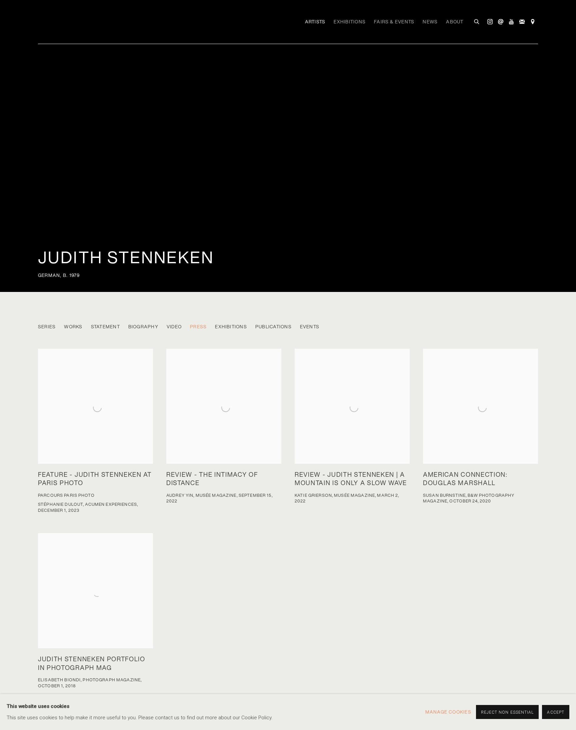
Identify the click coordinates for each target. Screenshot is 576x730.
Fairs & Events (394, 21)
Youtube (511, 22)
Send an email (500, 22)
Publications (273, 327)
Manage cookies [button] (448, 712)
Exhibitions (350, 21)
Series (47, 327)
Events (309, 327)
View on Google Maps (532, 22)
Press (198, 327)
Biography (143, 327)
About (454, 21)
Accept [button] (555, 712)
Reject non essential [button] (507, 712)
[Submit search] (477, 21)
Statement (105, 327)
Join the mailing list (522, 22)
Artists (315, 21)
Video (174, 327)
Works (73, 327)
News (430, 21)
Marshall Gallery (81, 20)
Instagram (490, 22)
